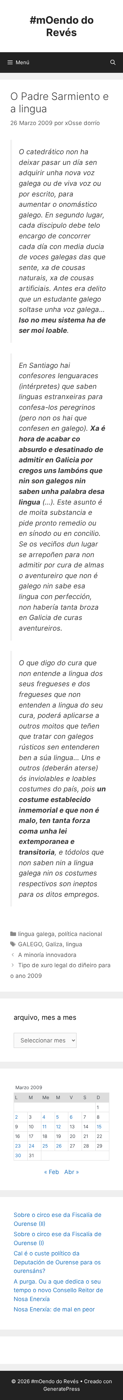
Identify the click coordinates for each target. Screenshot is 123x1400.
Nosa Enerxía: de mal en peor (54, 1309)
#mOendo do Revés (62, 26)
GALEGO (30, 944)
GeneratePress (61, 1389)
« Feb (51, 1171)
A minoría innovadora (47, 954)
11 (44, 1126)
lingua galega (36, 933)
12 (58, 1126)
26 (59, 1146)
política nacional (80, 933)
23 (18, 1146)
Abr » (71, 1171)
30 (18, 1155)
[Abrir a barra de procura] (113, 62)
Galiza (54, 944)
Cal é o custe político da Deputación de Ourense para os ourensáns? (57, 1262)
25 (45, 1146)
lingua (74, 944)
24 (32, 1146)
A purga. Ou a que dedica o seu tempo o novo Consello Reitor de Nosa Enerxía (58, 1290)
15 (99, 1126)
